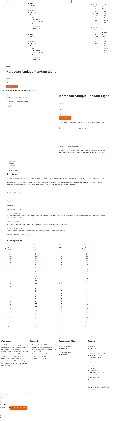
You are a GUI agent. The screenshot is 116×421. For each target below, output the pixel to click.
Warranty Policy (13, 170)
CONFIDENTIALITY (95, 357)
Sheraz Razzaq (29, 394)
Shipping (11, 163)
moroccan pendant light (94, 152)
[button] (58, 2)
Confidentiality (36, 28)
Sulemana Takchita (61, 298)
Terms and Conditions (96, 355)
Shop (31, 8)
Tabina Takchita (10, 291)
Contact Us (33, 12)
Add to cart (12, 86)
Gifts (67, 150)
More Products (13, 168)
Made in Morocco (86, 150)
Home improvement (11, 90)
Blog (33, 17)
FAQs (33, 30)
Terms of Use (36, 19)
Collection (32, 5)
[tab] (59, 161)
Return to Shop (18, 407)
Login (96, 13)
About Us (32, 10)
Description (12, 161)
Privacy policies (36, 26)
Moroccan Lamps (97, 150)
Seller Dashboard (96, 18)
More (31, 14)
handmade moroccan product (67, 152)
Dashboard (64, 348)
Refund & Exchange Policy (97, 353)
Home (31, 3)
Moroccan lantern (82, 152)
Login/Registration (66, 346)
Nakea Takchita (87, 291)
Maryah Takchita (36, 293)
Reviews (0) (12, 165)
